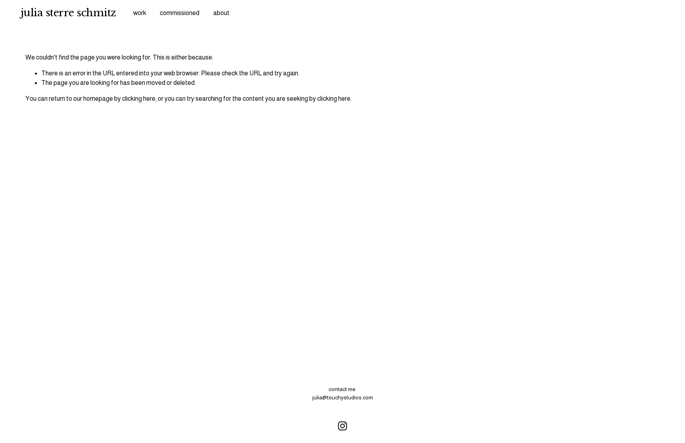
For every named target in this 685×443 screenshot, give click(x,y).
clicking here (138, 98)
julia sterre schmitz (68, 12)
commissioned (179, 13)
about (221, 13)
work (139, 13)
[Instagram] (342, 426)
